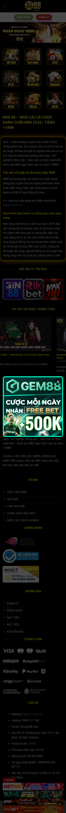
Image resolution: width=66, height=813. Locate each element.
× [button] (58, 381)
